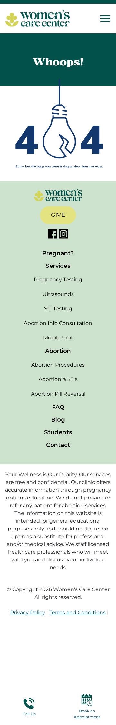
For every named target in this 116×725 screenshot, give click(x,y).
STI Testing (58, 309)
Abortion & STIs (58, 379)
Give (58, 214)
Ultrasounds (58, 294)
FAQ (58, 407)
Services (58, 265)
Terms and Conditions (77, 612)
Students (58, 432)
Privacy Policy (27, 612)
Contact (58, 444)
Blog (58, 419)
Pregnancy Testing (58, 280)
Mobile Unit (58, 338)
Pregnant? (58, 253)
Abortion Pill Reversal (58, 394)
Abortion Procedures (58, 365)
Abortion (58, 351)
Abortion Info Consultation (58, 323)
